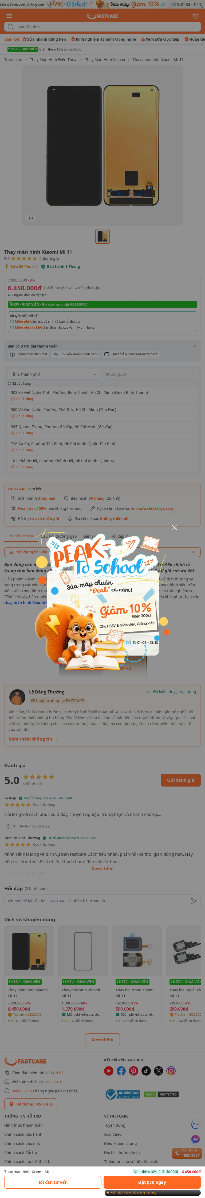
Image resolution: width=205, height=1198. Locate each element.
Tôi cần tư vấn (53, 1182)
